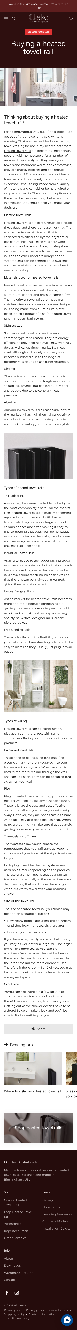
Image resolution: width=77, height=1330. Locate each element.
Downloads (12, 1265)
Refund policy (13, 1310)
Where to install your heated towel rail (32, 1091)
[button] (67, 1320)
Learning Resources (57, 1214)
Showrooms (51, 1207)
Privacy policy (35, 1310)
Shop (8, 1192)
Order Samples (15, 1238)
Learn (46, 1192)
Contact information (42, 1314)
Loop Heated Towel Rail (18, 1214)
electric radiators (39, 31)
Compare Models (55, 1221)
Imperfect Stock (16, 1231)
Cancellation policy (16, 1318)
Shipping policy (14, 1314)
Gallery (47, 1200)
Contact (10, 1280)
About (8, 1258)
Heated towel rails (17, 151)
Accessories (12, 1224)
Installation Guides (56, 1228)
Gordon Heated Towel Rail (15, 1202)
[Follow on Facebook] (6, 1292)
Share (41, 1029)
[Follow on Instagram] (16, 1292)
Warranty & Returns (18, 1273)
